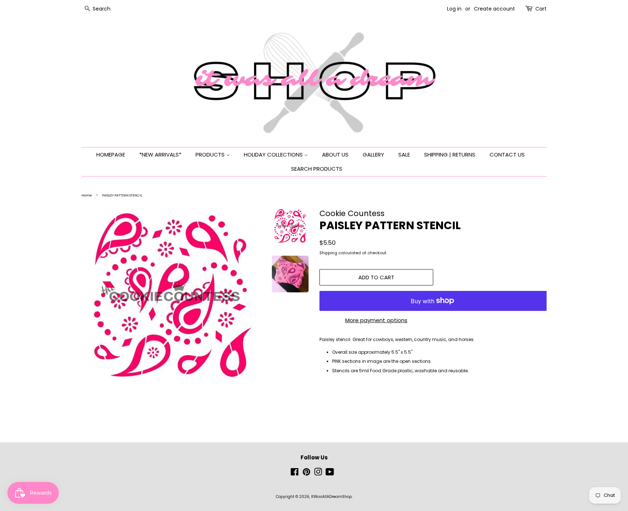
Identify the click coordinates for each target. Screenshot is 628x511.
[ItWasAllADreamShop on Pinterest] (306, 473)
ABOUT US (335, 154)
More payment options (376, 320)
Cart (541, 8)
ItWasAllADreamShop (331, 496)
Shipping (328, 253)
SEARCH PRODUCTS (316, 169)
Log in (454, 8)
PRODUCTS (211, 154)
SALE (404, 154)
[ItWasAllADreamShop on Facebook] (294, 473)
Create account (494, 8)
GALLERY (373, 154)
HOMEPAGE (110, 154)
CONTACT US (507, 154)
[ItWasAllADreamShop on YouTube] (330, 473)
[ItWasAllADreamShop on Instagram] (318, 473)
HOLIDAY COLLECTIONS (274, 154)
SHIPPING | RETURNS (449, 154)
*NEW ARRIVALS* (160, 154)
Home (86, 195)
